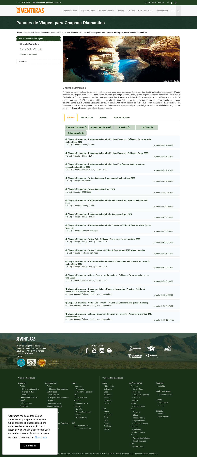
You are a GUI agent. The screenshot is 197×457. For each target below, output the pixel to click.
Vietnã (105, 429)
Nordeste (22, 383)
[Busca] (178, 10)
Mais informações (122, 117)
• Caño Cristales (138, 432)
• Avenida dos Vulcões (141, 438)
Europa (159, 400)
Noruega (160, 406)
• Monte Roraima (81, 403)
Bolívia (132, 403)
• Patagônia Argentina (140, 395)
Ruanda (106, 398)
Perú (132, 444)
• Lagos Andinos (138, 421)
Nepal (105, 423)
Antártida (160, 383)
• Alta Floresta (53, 395)
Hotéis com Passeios (106, 11)
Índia (105, 417)
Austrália (160, 414)
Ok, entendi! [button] (30, 446)
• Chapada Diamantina (30, 389)
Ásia (104, 409)
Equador (133, 435)
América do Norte (163, 391)
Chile (132, 409)
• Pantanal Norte (54, 403)
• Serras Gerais (81, 418)
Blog (173, 11)
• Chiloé (135, 415)
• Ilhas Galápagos (139, 441)
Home (19, 33)
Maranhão (23, 406)
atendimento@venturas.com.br (36, 356)
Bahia (21, 386)
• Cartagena (136, 429)
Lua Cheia (131, 11)
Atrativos (103, 117)
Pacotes (70, 117)
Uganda (106, 403)
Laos (105, 420)
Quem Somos (150, 2)
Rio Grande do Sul (80, 426)
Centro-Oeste (50, 383)
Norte (74, 383)
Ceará (21, 400)
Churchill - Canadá (164, 394)
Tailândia (106, 426)
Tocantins (76, 406)
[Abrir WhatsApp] (189, 449)
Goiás (48, 386)
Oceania (159, 411)
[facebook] (168, 3)
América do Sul (135, 383)
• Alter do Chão (81, 398)
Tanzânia (106, 401)
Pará (74, 395)
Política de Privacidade (125, 454)
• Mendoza (136, 392)
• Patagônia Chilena (140, 424)
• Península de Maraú (29, 397)
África (104, 383)
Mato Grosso (51, 392)
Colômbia (133, 427)
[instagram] (176, 3)
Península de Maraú (28, 55)
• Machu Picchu (138, 447)
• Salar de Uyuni (138, 406)
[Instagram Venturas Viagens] (101, 350)
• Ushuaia (136, 398)
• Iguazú (135, 401)
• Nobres (51, 401)
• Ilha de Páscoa (138, 418)
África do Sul (108, 386)
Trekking (120, 11)
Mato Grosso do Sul (53, 406)
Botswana (107, 389)
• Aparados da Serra (83, 429)
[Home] (31, 10)
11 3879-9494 (24, 2)
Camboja (106, 415)
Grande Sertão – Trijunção (31, 49)
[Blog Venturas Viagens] (109, 350)
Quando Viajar (162, 11)
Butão (105, 412)
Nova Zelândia (162, 417)
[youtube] (172, 3)
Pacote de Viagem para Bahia (92, 33)
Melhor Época (87, 117)
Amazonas (77, 386)
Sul (73, 423)
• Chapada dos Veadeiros (58, 389)
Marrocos (106, 395)
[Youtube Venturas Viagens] (94, 350)
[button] (67, 59)
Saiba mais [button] (41, 437)
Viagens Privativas (69, 11)
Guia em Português (145, 11)
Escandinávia (162, 403)
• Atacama (136, 412)
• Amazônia (79, 389)
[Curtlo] (135, 348)
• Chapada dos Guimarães (58, 398)
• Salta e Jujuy (137, 389)
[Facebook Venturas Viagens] (86, 350)
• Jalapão (78, 409)
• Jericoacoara (26, 403)
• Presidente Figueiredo (84, 392)
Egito (105, 392)
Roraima (76, 401)
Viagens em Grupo (87, 11)
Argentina (133, 386)
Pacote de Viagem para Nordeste (64, 33)
